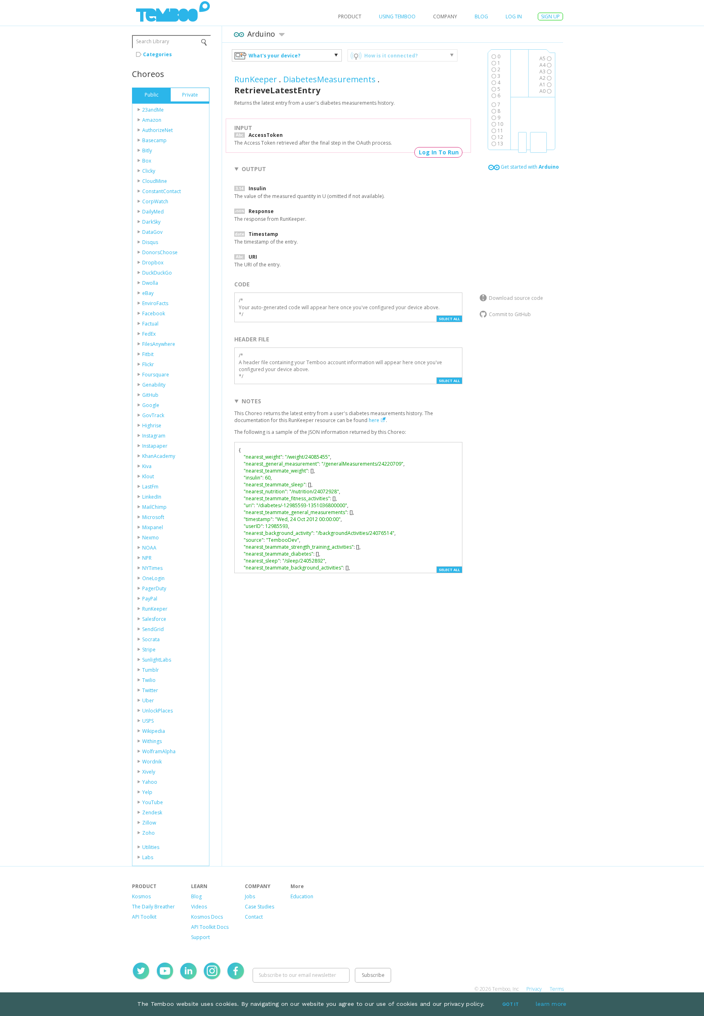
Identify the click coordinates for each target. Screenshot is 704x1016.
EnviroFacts (155, 303)
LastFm (150, 486)
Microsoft (153, 517)
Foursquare (155, 374)
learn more (551, 1004)
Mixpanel (152, 527)
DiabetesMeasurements (329, 79)
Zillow (149, 822)
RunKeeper (154, 608)
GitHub (150, 394)
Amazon (151, 120)
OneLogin (153, 578)
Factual (150, 323)
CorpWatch (155, 201)
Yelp (147, 792)
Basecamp (154, 140)
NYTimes (152, 568)
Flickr (148, 364)
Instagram (153, 435)
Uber (148, 700)
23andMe (153, 109)
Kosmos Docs (207, 916)
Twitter (150, 690)
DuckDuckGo (157, 272)
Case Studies (259, 906)
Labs (147, 857)
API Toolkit (144, 916)
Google (150, 405)
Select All (449, 318)
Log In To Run (439, 152)
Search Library (152, 41)
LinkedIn (151, 496)
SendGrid (153, 629)
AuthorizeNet (157, 130)
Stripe (149, 649)
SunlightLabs (156, 659)
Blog (481, 16)
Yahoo (149, 781)
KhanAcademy (158, 456)
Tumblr (150, 669)
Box (146, 160)
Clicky (148, 170)
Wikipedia (153, 731)
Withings (152, 741)
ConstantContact (161, 191)
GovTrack (153, 415)
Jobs (250, 896)
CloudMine (154, 181)
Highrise (151, 425)
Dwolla (150, 282)
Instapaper (154, 445)
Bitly (147, 150)
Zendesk (152, 812)
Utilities (150, 847)
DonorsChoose (160, 252)
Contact (254, 916)
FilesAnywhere (158, 344)
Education (301, 896)
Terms (557, 988)
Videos (199, 906)
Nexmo (150, 537)
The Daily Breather (153, 906)
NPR (147, 557)
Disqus (150, 242)
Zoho (148, 832)
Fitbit (148, 354)
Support (200, 937)
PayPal (149, 598)
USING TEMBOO (397, 16)
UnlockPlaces (157, 710)
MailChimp (154, 507)
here (374, 420)
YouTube (152, 802)
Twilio (149, 680)
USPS (148, 720)
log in (514, 16)
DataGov (152, 232)
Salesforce (154, 619)
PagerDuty (154, 588)
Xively (148, 771)
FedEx (149, 333)
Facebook (153, 313)
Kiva (147, 466)
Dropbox (152, 262)
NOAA (149, 547)
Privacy (534, 988)
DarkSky (151, 221)
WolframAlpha (159, 751)
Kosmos (141, 896)
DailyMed (153, 211)
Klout (148, 476)
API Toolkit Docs (210, 927)
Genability (153, 384)
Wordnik (152, 761)
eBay (148, 293)
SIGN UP (550, 16)
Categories (157, 54)
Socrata (151, 639)
